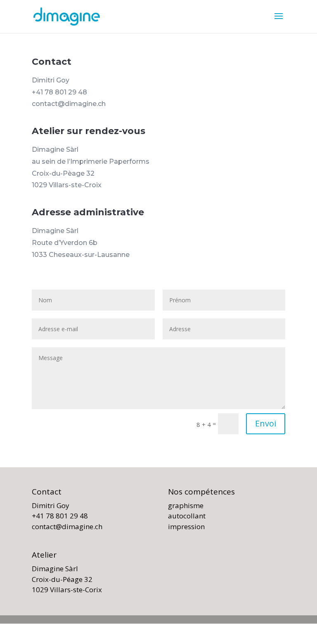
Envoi (265, 423)
